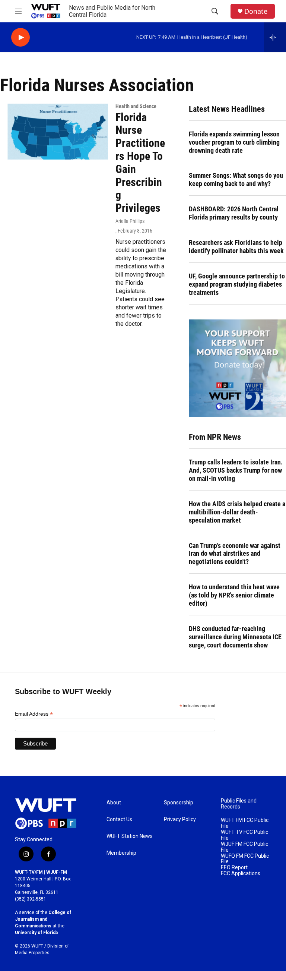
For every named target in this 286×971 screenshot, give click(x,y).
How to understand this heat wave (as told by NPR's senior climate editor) (234, 595)
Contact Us (119, 819)
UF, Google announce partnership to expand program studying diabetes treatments (237, 284)
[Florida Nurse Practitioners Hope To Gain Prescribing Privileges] (57, 132)
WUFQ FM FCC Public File (245, 859)
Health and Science (135, 106)
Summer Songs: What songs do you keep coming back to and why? (236, 179)
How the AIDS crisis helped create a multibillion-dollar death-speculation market (237, 512)
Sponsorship (178, 803)
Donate (255, 11)
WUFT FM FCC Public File (244, 823)
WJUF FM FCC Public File (244, 847)
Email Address (34, 714)
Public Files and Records (239, 804)
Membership (121, 853)
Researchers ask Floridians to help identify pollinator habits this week (236, 247)
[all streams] (275, 37)
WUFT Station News (130, 836)
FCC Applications (240, 873)
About (114, 803)
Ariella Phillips (129, 221)
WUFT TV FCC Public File (244, 835)
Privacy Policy (180, 819)
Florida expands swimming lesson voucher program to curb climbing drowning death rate (234, 142)
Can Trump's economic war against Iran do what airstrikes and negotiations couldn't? (234, 554)
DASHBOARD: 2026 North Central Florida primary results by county (234, 213)
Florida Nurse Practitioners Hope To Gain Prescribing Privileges (140, 163)
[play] (20, 37)
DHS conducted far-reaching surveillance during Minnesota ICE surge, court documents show (235, 637)
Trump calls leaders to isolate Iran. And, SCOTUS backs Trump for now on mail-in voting (236, 470)
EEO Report (234, 867)
